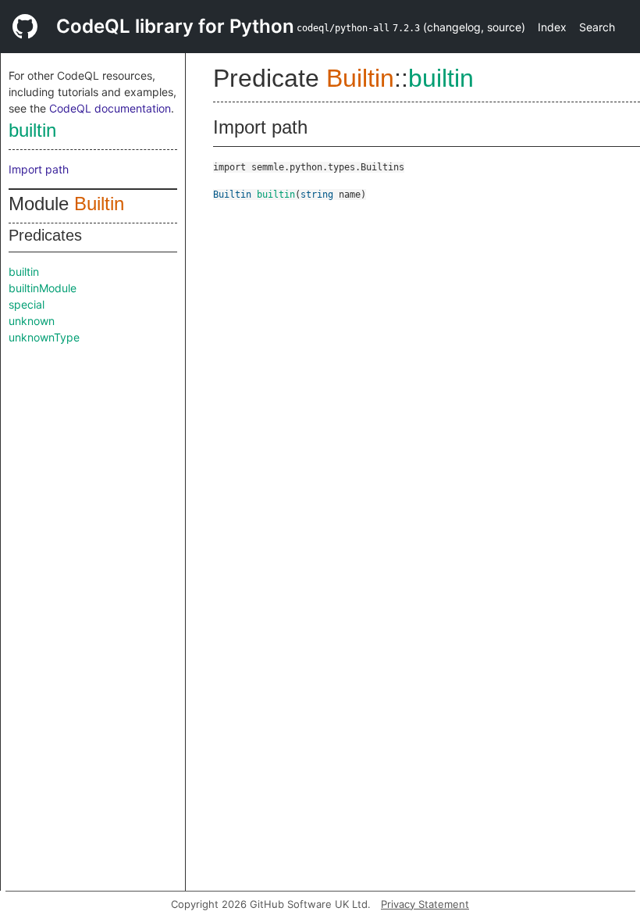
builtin (32, 130)
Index (552, 27)
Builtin (99, 203)
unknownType (44, 337)
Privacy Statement (425, 904)
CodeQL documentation (110, 108)
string (316, 194)
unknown (32, 320)
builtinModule (42, 288)
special (26, 304)
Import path (39, 169)
